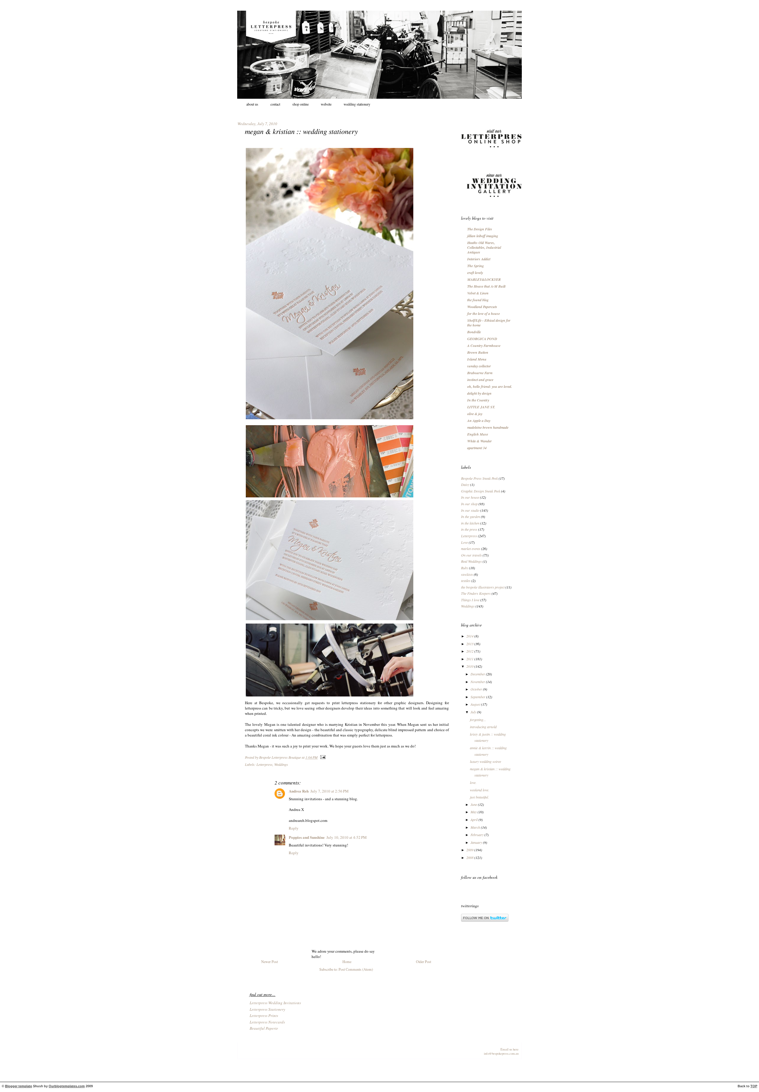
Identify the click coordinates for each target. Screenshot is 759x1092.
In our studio (470, 510)
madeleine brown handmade (487, 427)
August (476, 704)
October (477, 689)
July (474, 712)
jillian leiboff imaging (482, 235)
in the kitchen (470, 523)
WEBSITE (326, 104)
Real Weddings (471, 561)
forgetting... (478, 719)
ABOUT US (252, 104)
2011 (470, 658)
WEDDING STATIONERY (357, 104)
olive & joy (474, 413)
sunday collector (479, 366)
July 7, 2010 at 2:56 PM (329, 791)
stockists (467, 574)
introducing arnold (483, 726)
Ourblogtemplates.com (67, 1086)
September (478, 696)
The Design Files (479, 229)
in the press (469, 529)
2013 (470, 643)
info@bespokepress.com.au (501, 1053)
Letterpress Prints (264, 1015)
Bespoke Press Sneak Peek (479, 478)
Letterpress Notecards (267, 1022)
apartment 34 (477, 447)
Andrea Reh (299, 791)
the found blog (478, 299)
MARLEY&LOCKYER (484, 279)
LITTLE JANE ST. (481, 406)
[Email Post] (322, 757)
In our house (470, 497)
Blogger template (18, 1086)
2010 (470, 666)
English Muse (477, 434)
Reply (294, 828)
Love (464, 542)
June (474, 804)
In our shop (469, 503)
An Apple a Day (478, 420)
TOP (753, 1086)
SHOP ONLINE (300, 104)
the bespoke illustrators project (483, 587)
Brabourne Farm (479, 372)
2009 (470, 849)
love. (473, 782)
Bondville (474, 331)
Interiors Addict (478, 259)
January (477, 842)
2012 (470, 651)
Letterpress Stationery (267, 1009)
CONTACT (275, 104)
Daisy (465, 484)
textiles (466, 580)
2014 (470, 636)
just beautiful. (479, 797)
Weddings (281, 764)
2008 (470, 857)
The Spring (475, 265)
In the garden (470, 516)
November (478, 681)
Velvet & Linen (478, 293)
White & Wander (479, 441)
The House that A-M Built (486, 286)
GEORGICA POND (482, 338)
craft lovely (475, 272)
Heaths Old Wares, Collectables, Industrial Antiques (484, 247)
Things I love (470, 599)
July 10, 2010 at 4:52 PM (346, 837)
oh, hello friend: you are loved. (489, 386)
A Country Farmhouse (483, 345)
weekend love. (479, 789)
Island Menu (477, 359)
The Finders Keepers (476, 593)
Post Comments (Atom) (356, 969)
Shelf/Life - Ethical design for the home (489, 323)
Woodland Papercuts (482, 306)
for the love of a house (483, 313)
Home (346, 961)
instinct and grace (480, 379)
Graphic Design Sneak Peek (480, 491)
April (475, 819)
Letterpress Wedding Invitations (275, 1002)
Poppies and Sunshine (307, 837)
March (476, 827)
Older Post (423, 961)
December (478, 674)
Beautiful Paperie (264, 1028)
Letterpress (264, 764)
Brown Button (477, 352)
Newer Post (269, 961)
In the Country (478, 400)
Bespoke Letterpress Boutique (280, 757)
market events (470, 548)
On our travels (471, 555)
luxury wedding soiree (485, 761)
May (474, 811)
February (477, 834)
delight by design (479, 393)
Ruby (464, 567)
